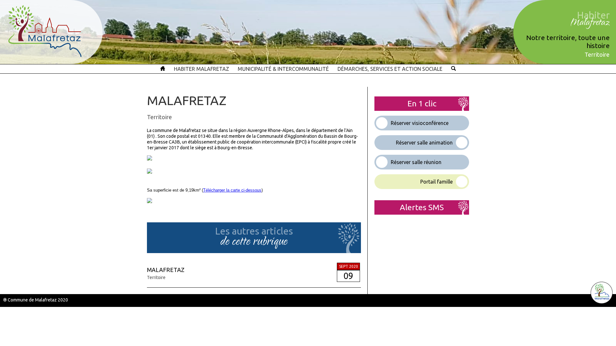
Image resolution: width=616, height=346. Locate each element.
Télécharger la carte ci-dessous (232, 190)
